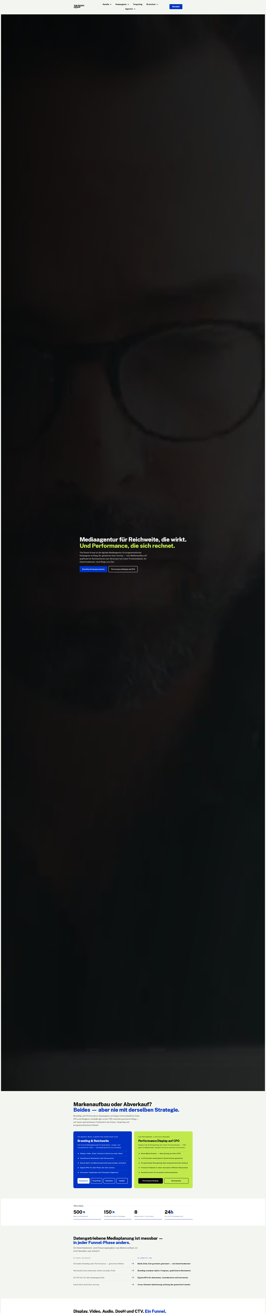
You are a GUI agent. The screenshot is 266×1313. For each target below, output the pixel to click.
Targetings (96, 1181)
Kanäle (106, 4)
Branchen (151, 4)
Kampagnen (121, 4)
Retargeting (176, 1181)
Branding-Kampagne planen (93, 569)
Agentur (129, 9)
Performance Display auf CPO (123, 569)
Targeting (137, 4)
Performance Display (150, 1181)
